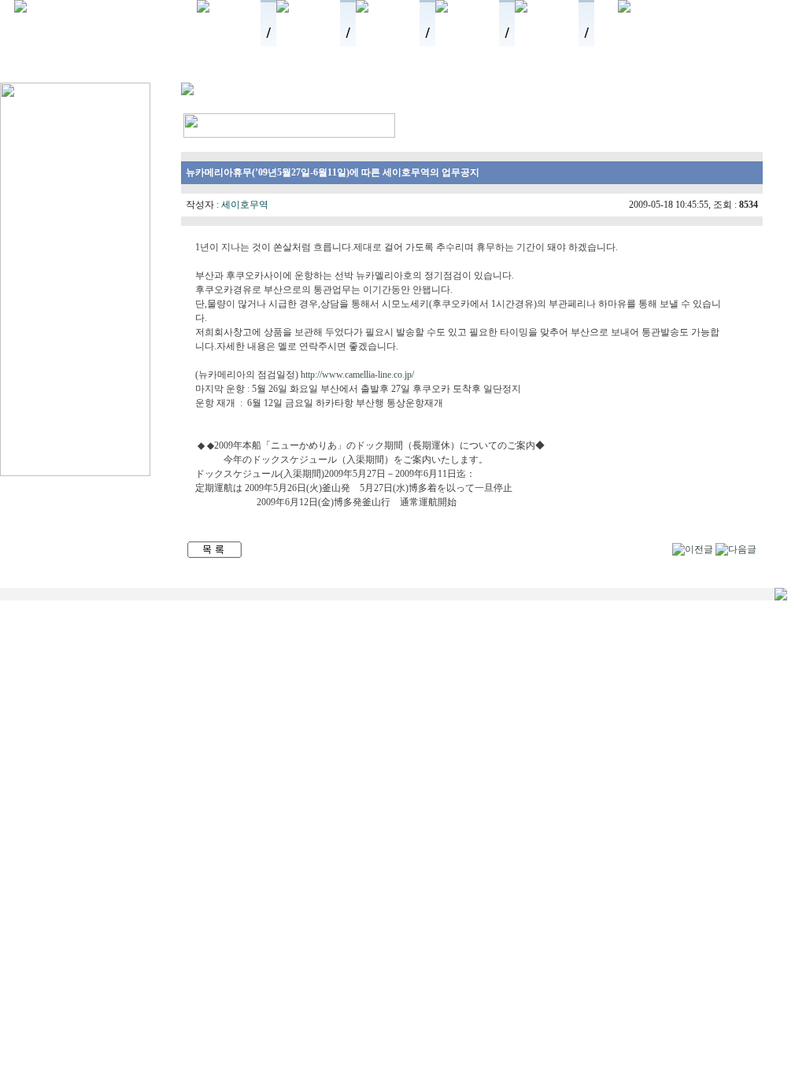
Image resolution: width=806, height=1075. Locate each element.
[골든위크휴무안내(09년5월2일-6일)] (735, 548)
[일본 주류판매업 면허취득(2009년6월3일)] (692, 548)
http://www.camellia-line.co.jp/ (357, 374)
